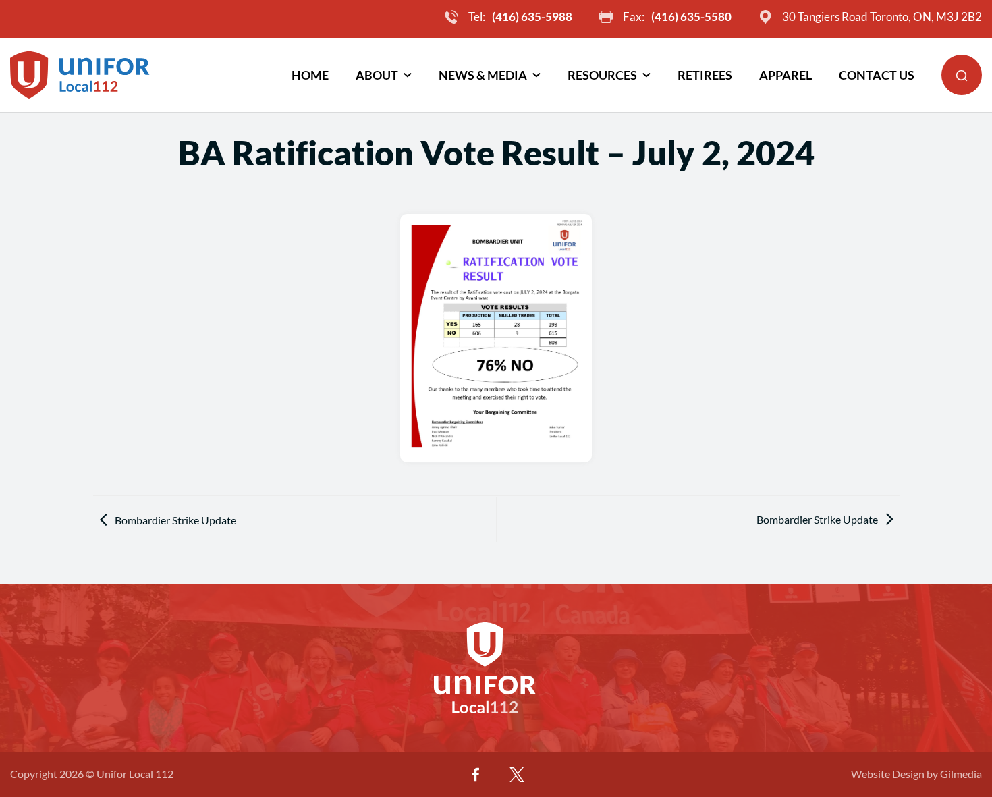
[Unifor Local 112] (80, 75)
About (377, 74)
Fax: (677, 16)
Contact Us (876, 74)
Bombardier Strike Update (175, 520)
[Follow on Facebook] (475, 774)
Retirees (705, 74)
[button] (961, 75)
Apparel (785, 74)
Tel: (520, 16)
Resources (602, 74)
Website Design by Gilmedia (916, 773)
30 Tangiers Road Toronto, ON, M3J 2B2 (882, 16)
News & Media (483, 74)
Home (310, 74)
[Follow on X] (516, 774)
